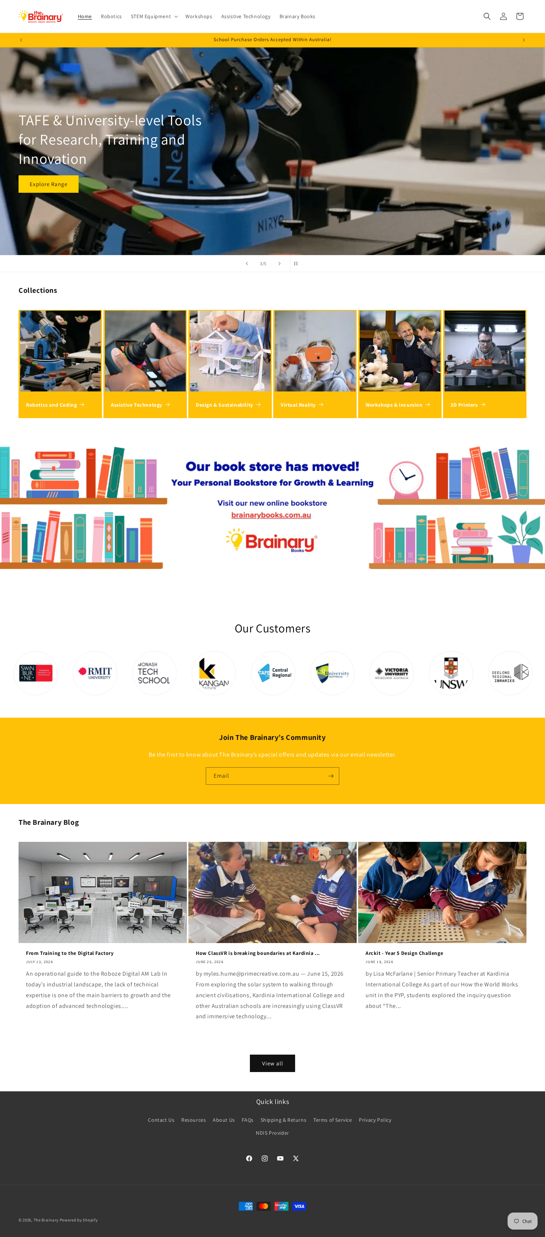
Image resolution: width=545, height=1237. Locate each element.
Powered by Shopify (79, 1220)
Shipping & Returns (284, 1119)
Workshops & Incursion (394, 404)
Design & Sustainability (224, 404)
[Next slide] (279, 263)
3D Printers (464, 404)
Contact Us (161, 1119)
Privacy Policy (375, 1119)
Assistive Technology (136, 404)
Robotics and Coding (51, 404)
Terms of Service (332, 1119)
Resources (193, 1119)
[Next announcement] (524, 40)
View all (272, 1062)
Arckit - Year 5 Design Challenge (404, 953)
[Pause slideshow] (298, 263)
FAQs (247, 1119)
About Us (224, 1119)
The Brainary (46, 1220)
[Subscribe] (331, 776)
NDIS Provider (272, 1132)
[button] (153, 16)
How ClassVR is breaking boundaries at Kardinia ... (258, 953)
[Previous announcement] (21, 40)
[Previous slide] (247, 263)
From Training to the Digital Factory (70, 953)
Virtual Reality (298, 404)
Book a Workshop (52, 174)
